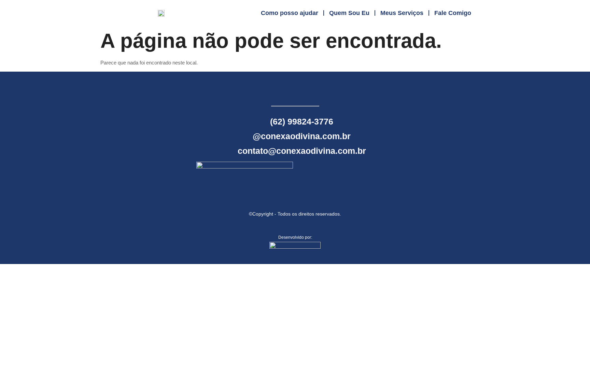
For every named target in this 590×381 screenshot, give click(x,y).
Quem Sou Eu (349, 13)
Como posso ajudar (289, 13)
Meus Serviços (401, 13)
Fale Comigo (452, 13)
